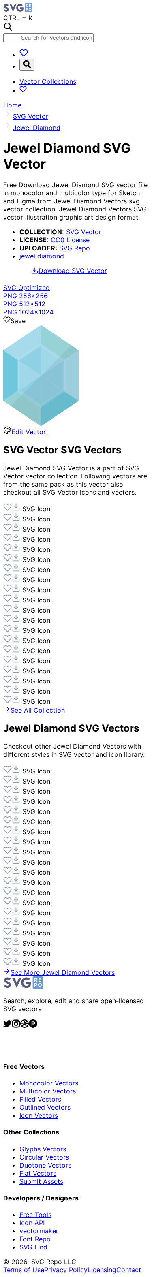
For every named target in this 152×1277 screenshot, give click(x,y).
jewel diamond (41, 256)
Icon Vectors (38, 1115)
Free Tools (35, 1215)
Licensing (102, 1270)
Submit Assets (41, 1181)
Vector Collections (47, 81)
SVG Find (33, 1247)
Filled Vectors (40, 1099)
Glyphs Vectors (42, 1149)
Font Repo (35, 1239)
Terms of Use (23, 1270)
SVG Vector (83, 232)
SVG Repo (74, 248)
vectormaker (38, 1231)
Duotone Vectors (45, 1165)
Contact (128, 1270)
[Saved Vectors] (23, 55)
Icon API (32, 1223)
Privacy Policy (66, 1270)
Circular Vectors (44, 1157)
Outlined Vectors (45, 1107)
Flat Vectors (37, 1173)
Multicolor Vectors (47, 1091)
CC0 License (70, 240)
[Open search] (26, 65)
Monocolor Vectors (48, 1083)
